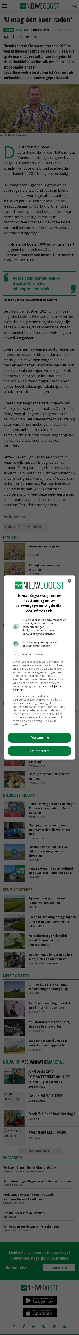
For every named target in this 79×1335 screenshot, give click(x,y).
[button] (39, 654)
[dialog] (39, 667)
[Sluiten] (69, 580)
